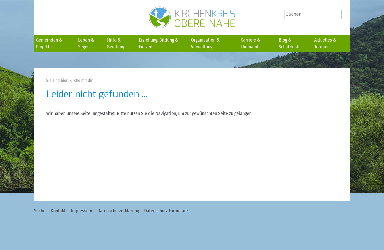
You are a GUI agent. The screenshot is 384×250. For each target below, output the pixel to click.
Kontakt (58, 211)
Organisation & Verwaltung (205, 43)
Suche (39, 211)
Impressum (81, 211)
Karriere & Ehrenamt (250, 43)
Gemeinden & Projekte (49, 43)
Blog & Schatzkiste (290, 43)
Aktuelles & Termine (325, 43)
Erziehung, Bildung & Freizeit (158, 43)
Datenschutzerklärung (118, 211)
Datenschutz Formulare (166, 211)
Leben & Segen (86, 43)
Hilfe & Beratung (115, 43)
